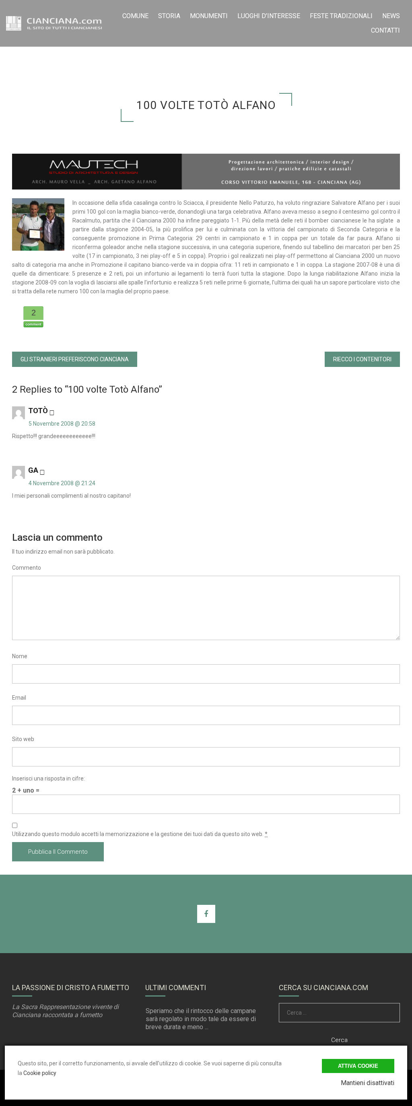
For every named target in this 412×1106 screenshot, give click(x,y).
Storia (169, 16)
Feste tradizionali (341, 16)
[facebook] (206, 914)
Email (19, 697)
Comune (135, 16)
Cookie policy (39, 1073)
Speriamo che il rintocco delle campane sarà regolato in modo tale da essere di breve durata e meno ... (201, 1019)
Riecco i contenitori (362, 359)
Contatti (385, 30)
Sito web (23, 739)
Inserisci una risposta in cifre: (48, 778)
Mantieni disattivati (367, 1083)
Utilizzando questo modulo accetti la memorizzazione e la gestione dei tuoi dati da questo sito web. (140, 834)
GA (33, 470)
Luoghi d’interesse (268, 16)
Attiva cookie (358, 1066)
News (391, 16)
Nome (19, 656)
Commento (26, 567)
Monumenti (209, 16)
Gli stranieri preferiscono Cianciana (75, 359)
